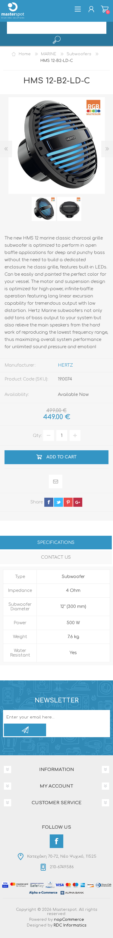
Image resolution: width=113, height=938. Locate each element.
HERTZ (65, 365)
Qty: (37, 435)
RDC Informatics (70, 925)
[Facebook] (56, 841)
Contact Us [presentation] (56, 557)
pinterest (68, 502)
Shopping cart (104, 9)
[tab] (56, 543)
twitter (58, 502)
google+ (77, 502)
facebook (48, 502)
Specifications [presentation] (55, 542)
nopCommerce (69, 919)
